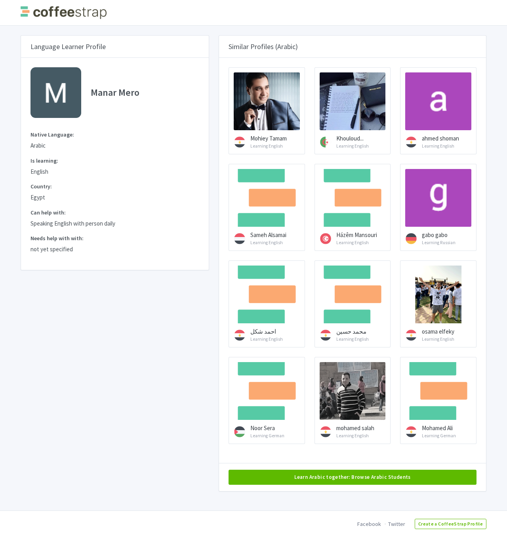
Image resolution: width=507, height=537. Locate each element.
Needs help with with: (57, 238)
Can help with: (48, 212)
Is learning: (44, 160)
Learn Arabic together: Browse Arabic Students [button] (352, 477)
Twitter (396, 524)
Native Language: (52, 134)
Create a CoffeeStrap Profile (450, 524)
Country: (41, 186)
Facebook (369, 524)
